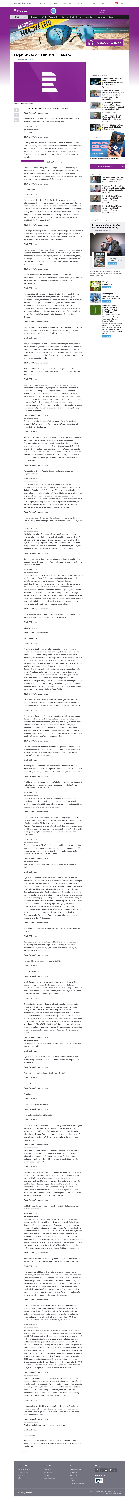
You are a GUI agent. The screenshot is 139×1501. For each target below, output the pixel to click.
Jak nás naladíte (75, 1469)
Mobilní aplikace (49, 1478)
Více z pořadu (96, 175)
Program (54, 3)
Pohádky (95, 146)
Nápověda (73, 1472)
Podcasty (47, 1475)
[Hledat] (122, 3)
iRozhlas (42, 3)
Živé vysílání (96, 150)
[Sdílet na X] (16, 115)
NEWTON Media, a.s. (57, 1443)
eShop (20, 1478)
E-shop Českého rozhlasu (102, 220)
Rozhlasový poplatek (77, 1484)
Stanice (79, 3)
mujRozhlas (67, 3)
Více (111, 17)
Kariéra (72, 1478)
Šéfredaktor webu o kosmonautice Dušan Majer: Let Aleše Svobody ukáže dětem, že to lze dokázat (112, 117)
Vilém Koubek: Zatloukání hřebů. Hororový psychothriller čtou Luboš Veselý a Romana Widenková (112, 83)
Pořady (44, 17)
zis (27, 1451)
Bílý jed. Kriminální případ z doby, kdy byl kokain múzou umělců (112, 127)
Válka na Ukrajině (24, 1469)
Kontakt (72, 1481)
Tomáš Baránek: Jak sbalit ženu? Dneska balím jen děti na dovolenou (113, 179)
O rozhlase (91, 3)
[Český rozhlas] (22, 3)
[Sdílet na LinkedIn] (16, 120)
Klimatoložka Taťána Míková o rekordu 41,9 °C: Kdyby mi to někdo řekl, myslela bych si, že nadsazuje (113, 95)
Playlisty (64, 17)
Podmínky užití (110, 1491)
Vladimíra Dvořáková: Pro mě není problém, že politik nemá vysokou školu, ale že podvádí (113, 189)
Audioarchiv (103, 11)
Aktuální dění (19, 17)
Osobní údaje (99, 1491)
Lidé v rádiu (74, 1475)
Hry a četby (95, 143)
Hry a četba (90, 17)
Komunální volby (24, 1472)
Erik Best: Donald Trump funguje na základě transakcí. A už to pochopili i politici (112, 199)
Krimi (104, 143)
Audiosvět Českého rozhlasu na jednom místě (104, 158)
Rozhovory (101, 17)
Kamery (101, 13)
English (118, 1491)
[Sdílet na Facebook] (16, 110)
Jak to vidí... (33, 59)
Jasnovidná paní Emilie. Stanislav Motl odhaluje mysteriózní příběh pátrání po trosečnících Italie (113, 106)
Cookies (90, 1491)
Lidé (72, 17)
